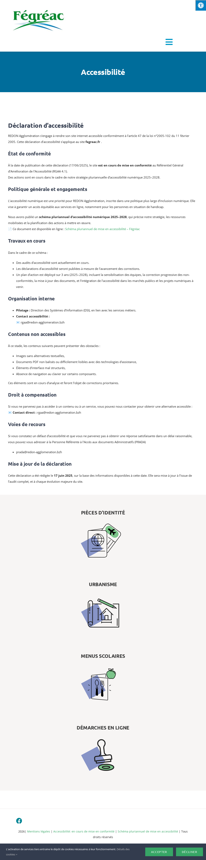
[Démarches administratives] (103, 728)
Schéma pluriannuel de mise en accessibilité (148, 831)
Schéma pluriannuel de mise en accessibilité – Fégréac (102, 229)
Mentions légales (38, 831)
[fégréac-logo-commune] (38, 6)
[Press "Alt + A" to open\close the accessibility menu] (200, 5)
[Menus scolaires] (103, 656)
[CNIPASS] (103, 513)
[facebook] (19, 821)
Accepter (159, 852)
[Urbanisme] (103, 584)
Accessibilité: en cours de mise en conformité (84, 831)
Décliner (189, 852)
